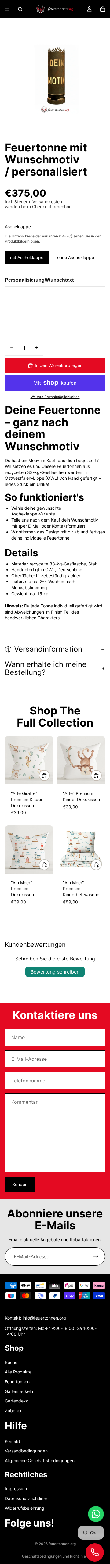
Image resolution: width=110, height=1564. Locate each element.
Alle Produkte (18, 1371)
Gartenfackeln (19, 1391)
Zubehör (13, 1410)
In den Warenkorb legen (58, 365)
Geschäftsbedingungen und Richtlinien (55, 1556)
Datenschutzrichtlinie (26, 1498)
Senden (20, 1184)
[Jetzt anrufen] (95, 1552)
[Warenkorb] (102, 9)
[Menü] (7, 9)
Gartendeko (16, 1400)
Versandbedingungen (26, 1450)
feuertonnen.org (62, 1543)
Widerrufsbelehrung (24, 1507)
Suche (11, 1362)
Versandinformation (48, 649)
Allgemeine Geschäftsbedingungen (40, 1460)
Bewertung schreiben (55, 972)
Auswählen (101, 864)
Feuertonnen (17, 1381)
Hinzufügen (49, 775)
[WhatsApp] (96, 1514)
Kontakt (12, 1441)
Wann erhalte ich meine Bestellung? (45, 668)
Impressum (16, 1488)
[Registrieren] (96, 1256)
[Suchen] (20, 9)
